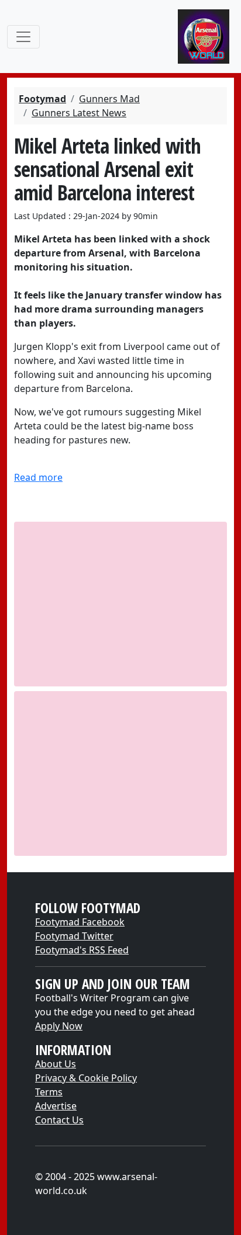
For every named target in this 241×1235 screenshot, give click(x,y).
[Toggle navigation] (23, 36)
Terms (49, 1091)
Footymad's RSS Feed (82, 949)
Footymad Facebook (80, 921)
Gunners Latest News (79, 112)
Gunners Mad (109, 98)
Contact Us (59, 1119)
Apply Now (58, 1025)
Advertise (56, 1105)
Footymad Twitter (74, 935)
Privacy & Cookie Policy (86, 1077)
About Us (55, 1063)
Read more (38, 477)
